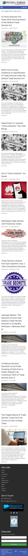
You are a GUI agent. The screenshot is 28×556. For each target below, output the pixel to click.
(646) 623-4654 (7, 498)
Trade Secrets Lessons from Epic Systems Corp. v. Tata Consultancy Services (13, 264)
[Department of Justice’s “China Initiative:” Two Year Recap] (14, 142)
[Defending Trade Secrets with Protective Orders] (14, 233)
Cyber (2, 478)
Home (3, 470)
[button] (14, 544)
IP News (3, 490)
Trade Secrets (4, 480)
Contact (3, 488)
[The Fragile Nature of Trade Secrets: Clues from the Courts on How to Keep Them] (14, 437)
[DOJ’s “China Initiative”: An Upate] (14, 190)
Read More (4, 62)
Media (3, 484)
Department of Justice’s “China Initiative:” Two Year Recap (13, 126)
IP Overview (4, 474)
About (3, 472)
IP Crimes (3, 476)
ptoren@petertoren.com (10, 501)
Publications (4, 482)
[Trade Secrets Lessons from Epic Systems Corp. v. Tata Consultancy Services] (14, 282)
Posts (2, 486)
